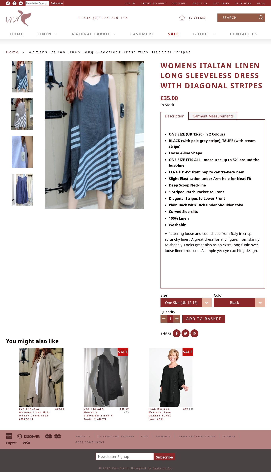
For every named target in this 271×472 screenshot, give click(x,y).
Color (218, 295)
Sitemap (229, 436)
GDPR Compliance (90, 442)
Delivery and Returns (116, 436)
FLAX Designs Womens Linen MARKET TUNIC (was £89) (160, 414)
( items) (197, 17)
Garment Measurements (213, 116)
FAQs (145, 436)
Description (174, 116)
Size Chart (221, 3)
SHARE (166, 333)
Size (163, 295)
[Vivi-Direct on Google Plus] (14, 3)
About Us (200, 3)
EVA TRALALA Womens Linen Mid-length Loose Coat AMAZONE (34, 414)
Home (16, 34)
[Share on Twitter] (185, 333)
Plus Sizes (243, 3)
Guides (202, 34)
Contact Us (244, 34)
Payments (163, 436)
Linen (45, 34)
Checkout (179, 3)
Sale (173, 34)
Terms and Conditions (197, 436)
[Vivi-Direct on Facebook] (8, 3)
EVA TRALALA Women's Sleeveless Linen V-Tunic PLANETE (99, 414)
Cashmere (142, 34)
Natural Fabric (92, 34)
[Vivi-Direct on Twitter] (21, 3)
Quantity (167, 312)
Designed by (151, 468)
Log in (130, 3)
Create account (153, 3)
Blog (261, 3)
